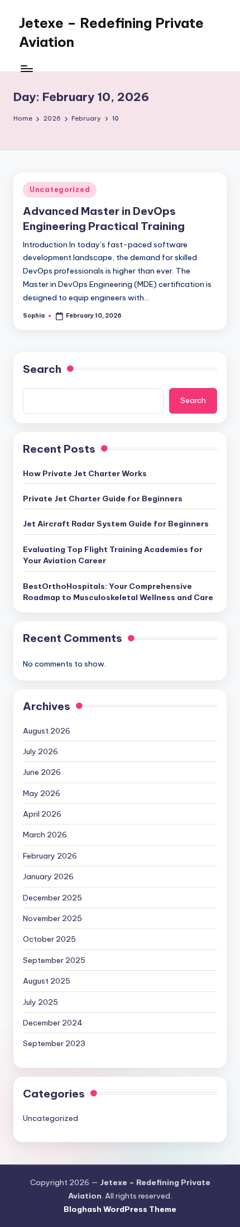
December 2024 (53, 1023)
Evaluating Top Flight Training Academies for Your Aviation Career (113, 554)
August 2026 (46, 731)
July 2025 (40, 1002)
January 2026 (48, 876)
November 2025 (52, 918)
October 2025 (49, 939)
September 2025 (54, 960)
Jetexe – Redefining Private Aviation (111, 32)
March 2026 (45, 835)
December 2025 (52, 898)
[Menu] (26, 68)
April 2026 (42, 814)
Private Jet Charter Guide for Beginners (103, 498)
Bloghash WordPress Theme (120, 1209)
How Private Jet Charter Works (85, 473)
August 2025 (46, 981)
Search (42, 369)
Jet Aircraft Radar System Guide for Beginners (116, 524)
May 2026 (41, 793)
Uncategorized (60, 189)
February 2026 (50, 856)
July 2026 (40, 751)
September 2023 (54, 1043)
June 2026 (42, 772)
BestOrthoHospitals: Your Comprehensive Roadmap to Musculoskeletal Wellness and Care (118, 591)
